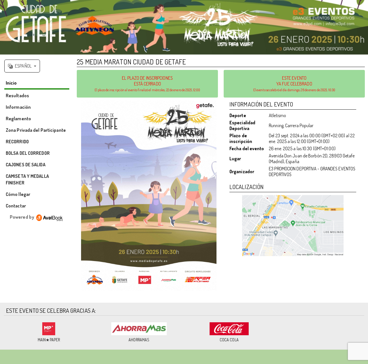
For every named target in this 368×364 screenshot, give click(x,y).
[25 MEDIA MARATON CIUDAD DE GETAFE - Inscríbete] (148, 195)
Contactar (16, 206)
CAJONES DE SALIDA (25, 164)
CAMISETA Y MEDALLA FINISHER (27, 179)
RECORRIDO (17, 141)
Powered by (22, 217)
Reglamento (18, 118)
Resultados (17, 95)
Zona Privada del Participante (36, 130)
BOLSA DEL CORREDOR (28, 153)
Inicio (11, 83)
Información (18, 107)
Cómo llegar (18, 194)
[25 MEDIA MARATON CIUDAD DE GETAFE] (184, 27)
